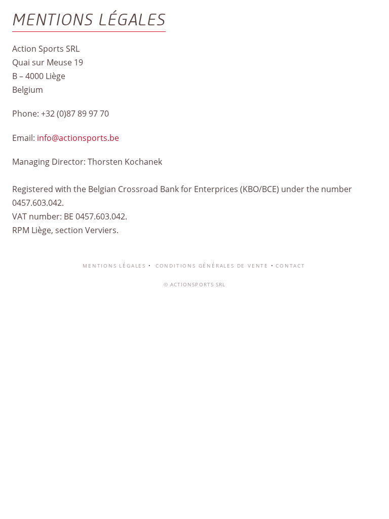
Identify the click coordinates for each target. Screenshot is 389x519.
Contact (290, 265)
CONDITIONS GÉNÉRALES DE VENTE (210, 265)
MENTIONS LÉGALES (114, 265)
